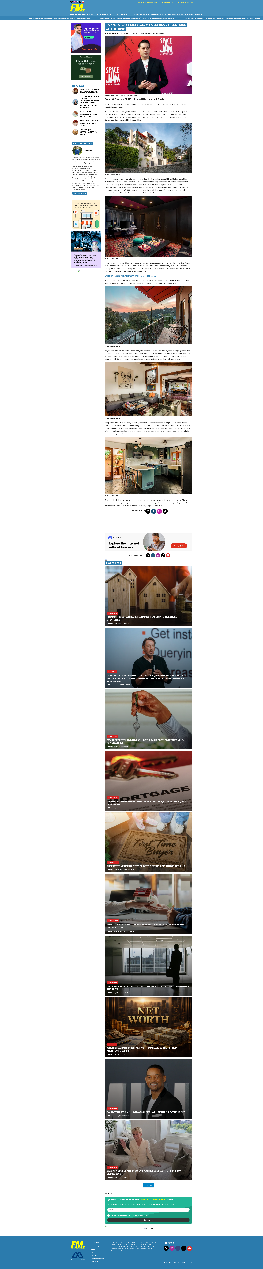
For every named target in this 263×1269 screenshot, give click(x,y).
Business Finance (156, 14)
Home (106, 33)
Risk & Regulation (170, 14)
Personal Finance (81, 14)
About (156, 2)
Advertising (149, 2)
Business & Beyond (193, 14)
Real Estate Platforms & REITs (119, 33)
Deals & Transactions (123, 14)
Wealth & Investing (142, 14)
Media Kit (167, 2)
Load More (148, 1185)
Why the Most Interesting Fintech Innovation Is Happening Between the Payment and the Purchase (55, 18)
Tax (133, 14)
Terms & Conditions (177, 2)
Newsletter (140, 2)
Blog (161, 2)
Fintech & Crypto (108, 14)
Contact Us (189, 2)
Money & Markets (95, 14)
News (72, 14)
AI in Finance (181, 14)
